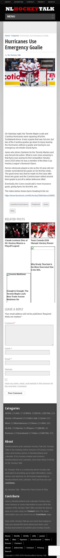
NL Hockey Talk (14, 55)
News (34, 423)
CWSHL (27, 413)
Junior (43, 418)
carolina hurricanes (19, 204)
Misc (14, 539)
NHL (12, 211)
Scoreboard (23, 433)
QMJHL (41, 428)
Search (51, 2)
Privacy (41, 2)
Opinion (19, 428)
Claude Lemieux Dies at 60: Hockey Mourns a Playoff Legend (16, 243)
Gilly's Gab (32, 418)
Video (35, 433)
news (46, 204)
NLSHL (8, 428)
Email (8, 359)
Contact (30, 2)
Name (8, 348)
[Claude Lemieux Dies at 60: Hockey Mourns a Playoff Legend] (17, 230)
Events (8, 418)
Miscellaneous (21, 423)
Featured (15, 36)
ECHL (38, 413)
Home (7, 36)
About (8, 2)
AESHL (8, 413)
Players (30, 428)
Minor (7, 423)
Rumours (9, 433)
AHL (18, 413)
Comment (10, 323)
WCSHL (45, 433)
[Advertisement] (32, 27)
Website (8, 369)
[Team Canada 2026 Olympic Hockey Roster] (43, 230)
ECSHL (47, 413)
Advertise (18, 2)
